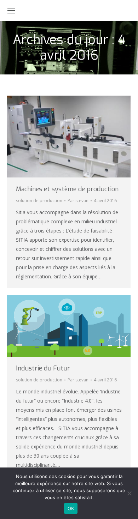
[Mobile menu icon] (11, 10)
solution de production (39, 201)
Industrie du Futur (43, 368)
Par (78, 201)
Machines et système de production (67, 189)
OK (71, 508)
